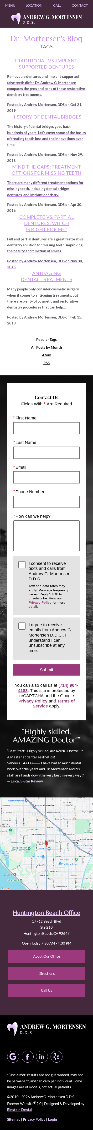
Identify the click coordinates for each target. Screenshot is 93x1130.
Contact (80, 5)
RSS (46, 363)
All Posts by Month (46, 347)
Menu (10, 5)
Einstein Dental (19, 1109)
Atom (46, 355)
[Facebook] (28, 1057)
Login (52, 1119)
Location (34, 5)
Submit (46, 669)
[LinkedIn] (42, 1057)
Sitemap (13, 1119)
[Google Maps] (13, 1057)
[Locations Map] (46, 843)
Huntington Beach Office (46, 912)
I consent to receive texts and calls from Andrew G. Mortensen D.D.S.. (49, 585)
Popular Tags (46, 340)
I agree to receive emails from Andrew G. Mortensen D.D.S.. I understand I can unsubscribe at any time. (50, 637)
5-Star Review (31, 781)
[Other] (56, 1057)
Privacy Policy (40, 602)
